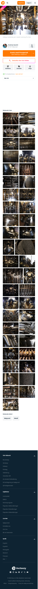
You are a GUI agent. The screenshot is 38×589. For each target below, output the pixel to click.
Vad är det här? (19, 74)
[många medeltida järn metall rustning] (11, 155)
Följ (32, 47)
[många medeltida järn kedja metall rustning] (11, 257)
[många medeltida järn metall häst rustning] (11, 499)
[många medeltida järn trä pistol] (11, 575)
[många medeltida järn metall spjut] (11, 143)
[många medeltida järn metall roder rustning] (11, 295)
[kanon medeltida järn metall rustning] (11, 308)
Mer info (6, 77)
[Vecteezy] (3, 3)
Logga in (29, 3)
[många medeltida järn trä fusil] (11, 117)
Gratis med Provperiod (19, 53)
